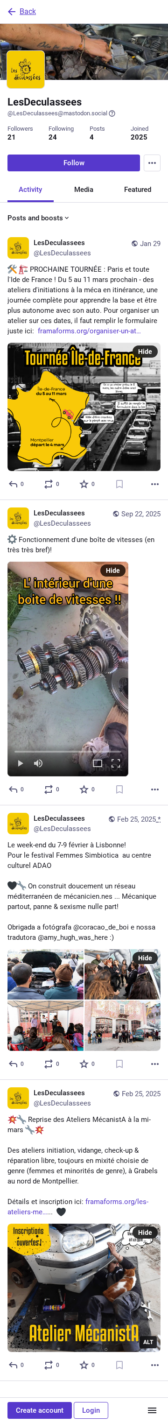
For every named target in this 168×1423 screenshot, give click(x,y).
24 (53, 137)
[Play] (20, 764)
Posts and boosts (35, 218)
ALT (148, 1342)
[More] (155, 484)
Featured (137, 189)
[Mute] (38, 764)
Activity (30, 189)
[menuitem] (67, 669)
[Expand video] (97, 764)
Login (91, 1410)
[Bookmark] (119, 484)
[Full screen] (116, 764)
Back (28, 11)
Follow (73, 163)
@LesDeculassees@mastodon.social (57, 113)
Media (83, 189)
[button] (67, 669)
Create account (39, 1410)
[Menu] (152, 163)
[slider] (67, 749)
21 (11, 137)
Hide (145, 351)
